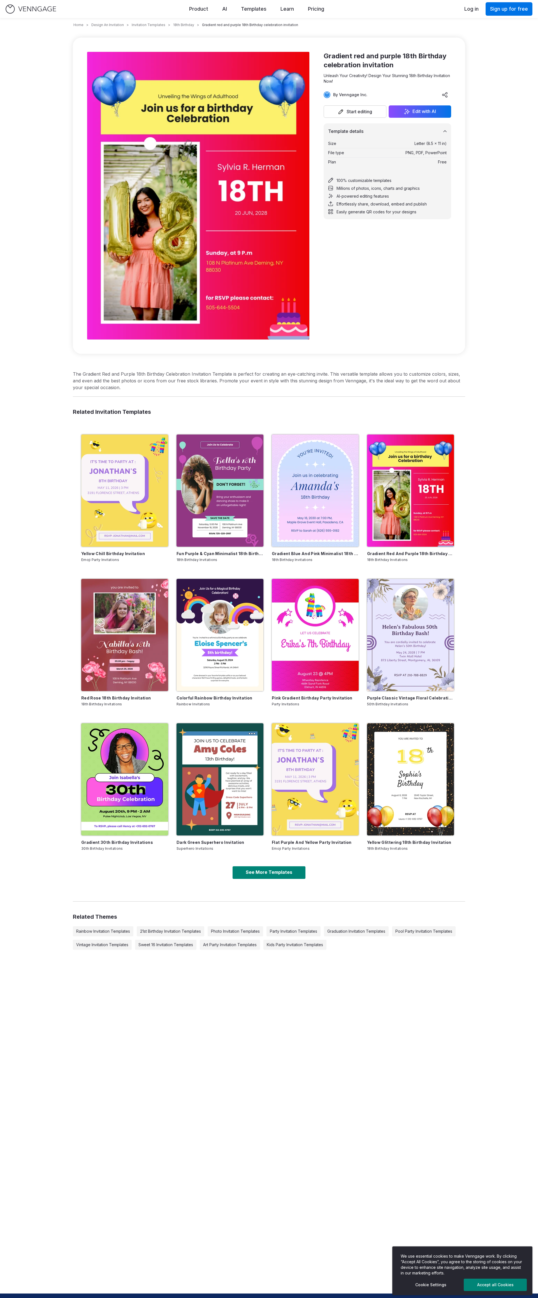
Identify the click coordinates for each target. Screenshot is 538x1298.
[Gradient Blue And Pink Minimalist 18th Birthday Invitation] (315, 491)
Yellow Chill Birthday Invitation (113, 553)
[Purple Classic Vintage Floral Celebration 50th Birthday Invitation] (410, 635)
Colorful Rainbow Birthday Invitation (214, 698)
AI (224, 9)
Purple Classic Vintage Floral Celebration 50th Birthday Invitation (410, 698)
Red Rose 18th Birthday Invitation (116, 698)
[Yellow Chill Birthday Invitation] (124, 491)
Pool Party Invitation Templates (423, 931)
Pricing (316, 9)
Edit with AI (424, 111)
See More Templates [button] (269, 872)
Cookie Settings (430, 1284)
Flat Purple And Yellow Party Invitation (312, 842)
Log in (471, 9)
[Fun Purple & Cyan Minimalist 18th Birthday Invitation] (220, 491)
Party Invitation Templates (293, 931)
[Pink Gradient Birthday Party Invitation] (315, 635)
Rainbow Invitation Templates (103, 931)
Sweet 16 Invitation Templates (165, 944)
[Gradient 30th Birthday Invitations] (124, 779)
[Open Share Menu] (445, 95)
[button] (355, 111)
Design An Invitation (107, 25)
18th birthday (183, 25)
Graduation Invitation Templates (356, 931)
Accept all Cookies (495, 1284)
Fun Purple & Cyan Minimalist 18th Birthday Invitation (220, 553)
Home (78, 25)
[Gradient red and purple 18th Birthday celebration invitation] (410, 491)
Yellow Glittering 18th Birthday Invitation (409, 842)
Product (198, 9)
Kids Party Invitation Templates (295, 944)
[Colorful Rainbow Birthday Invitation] (220, 635)
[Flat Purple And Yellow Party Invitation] (315, 779)
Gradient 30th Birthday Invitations (117, 842)
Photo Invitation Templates (235, 931)
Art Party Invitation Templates (230, 944)
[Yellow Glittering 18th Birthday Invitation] (410, 779)
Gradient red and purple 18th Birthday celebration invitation (410, 553)
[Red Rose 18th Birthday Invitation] (124, 635)
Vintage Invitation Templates (102, 944)
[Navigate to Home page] (31, 9)
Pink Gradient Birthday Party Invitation (312, 698)
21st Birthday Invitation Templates (170, 931)
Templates (253, 9)
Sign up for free (509, 9)
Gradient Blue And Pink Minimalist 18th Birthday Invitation (315, 553)
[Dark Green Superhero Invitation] (220, 779)
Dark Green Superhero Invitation (210, 842)
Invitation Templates (148, 25)
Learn (287, 9)
